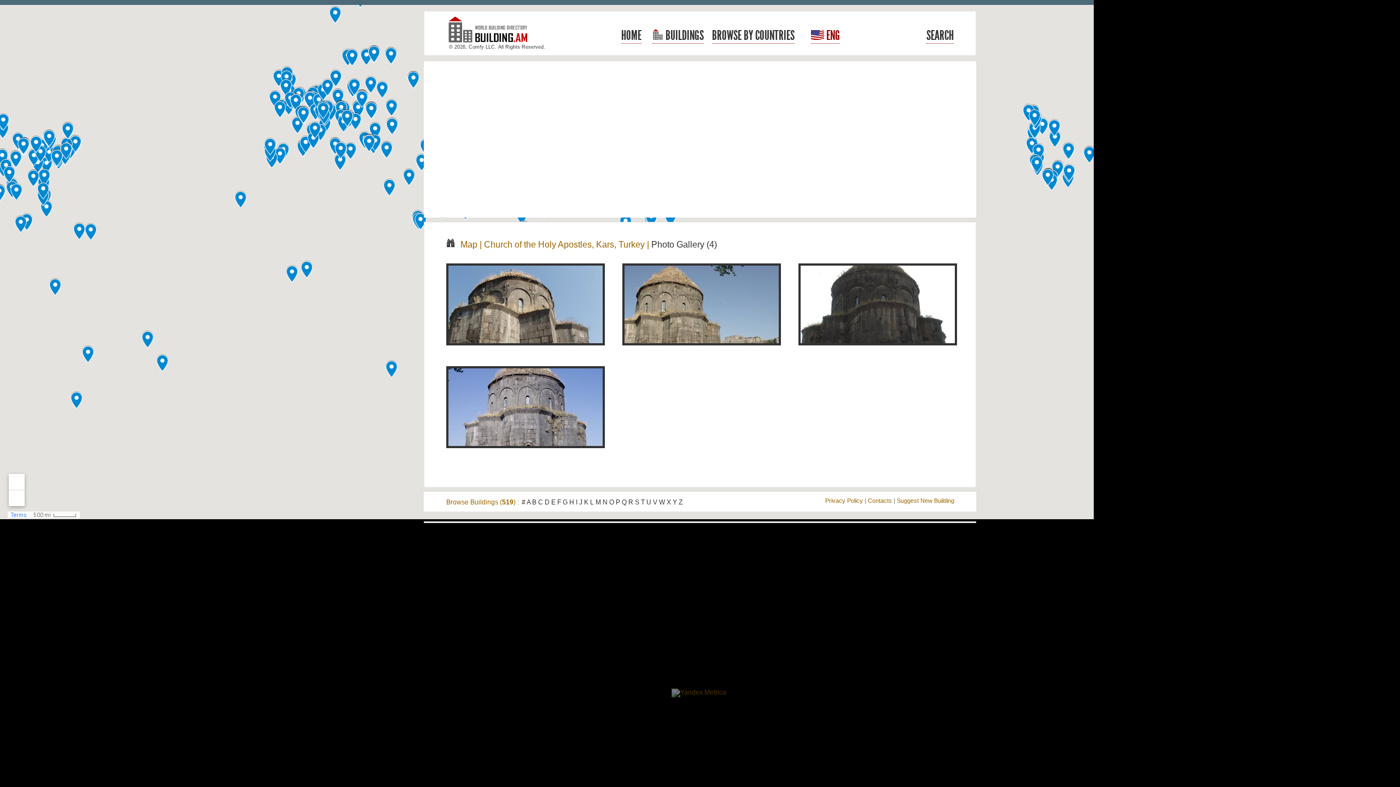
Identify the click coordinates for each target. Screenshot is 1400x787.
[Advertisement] (700, 139)
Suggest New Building (925, 500)
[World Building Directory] (492, 34)
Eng (832, 35)
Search (940, 35)
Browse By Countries (753, 35)
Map (468, 244)
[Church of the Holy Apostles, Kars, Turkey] (525, 351)
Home (631, 35)
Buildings (683, 35)
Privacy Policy (844, 500)
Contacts (880, 500)
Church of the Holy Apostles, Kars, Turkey (564, 244)
